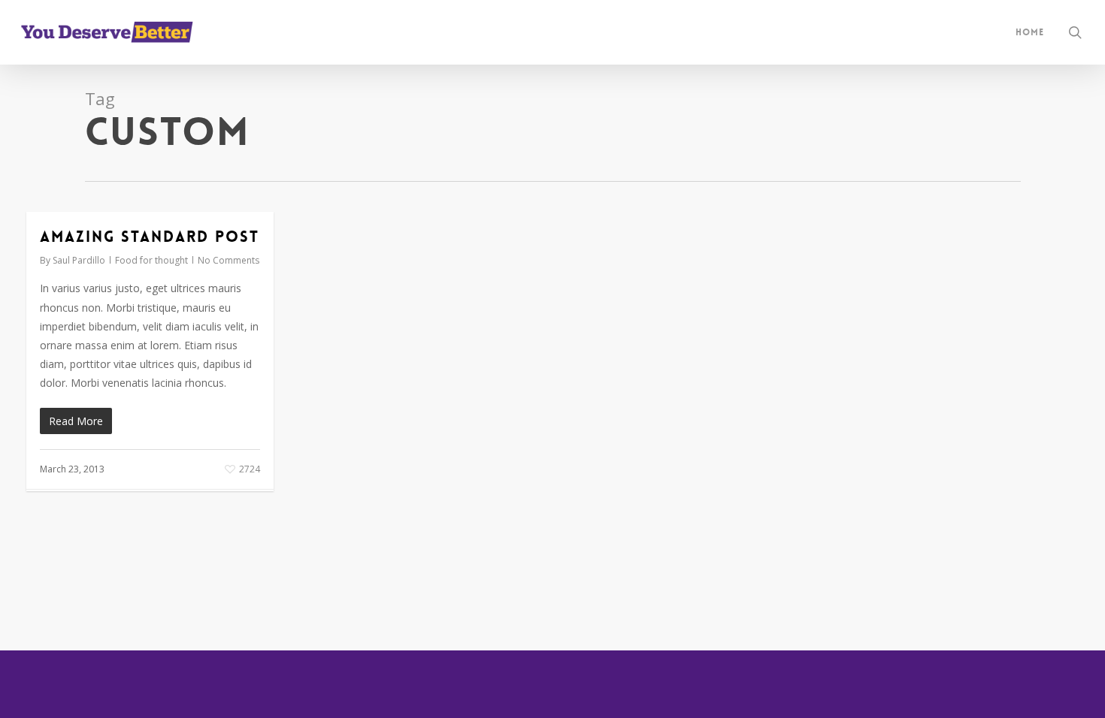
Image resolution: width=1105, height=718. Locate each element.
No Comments (228, 260)
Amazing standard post (149, 236)
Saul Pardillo (79, 260)
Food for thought (151, 260)
